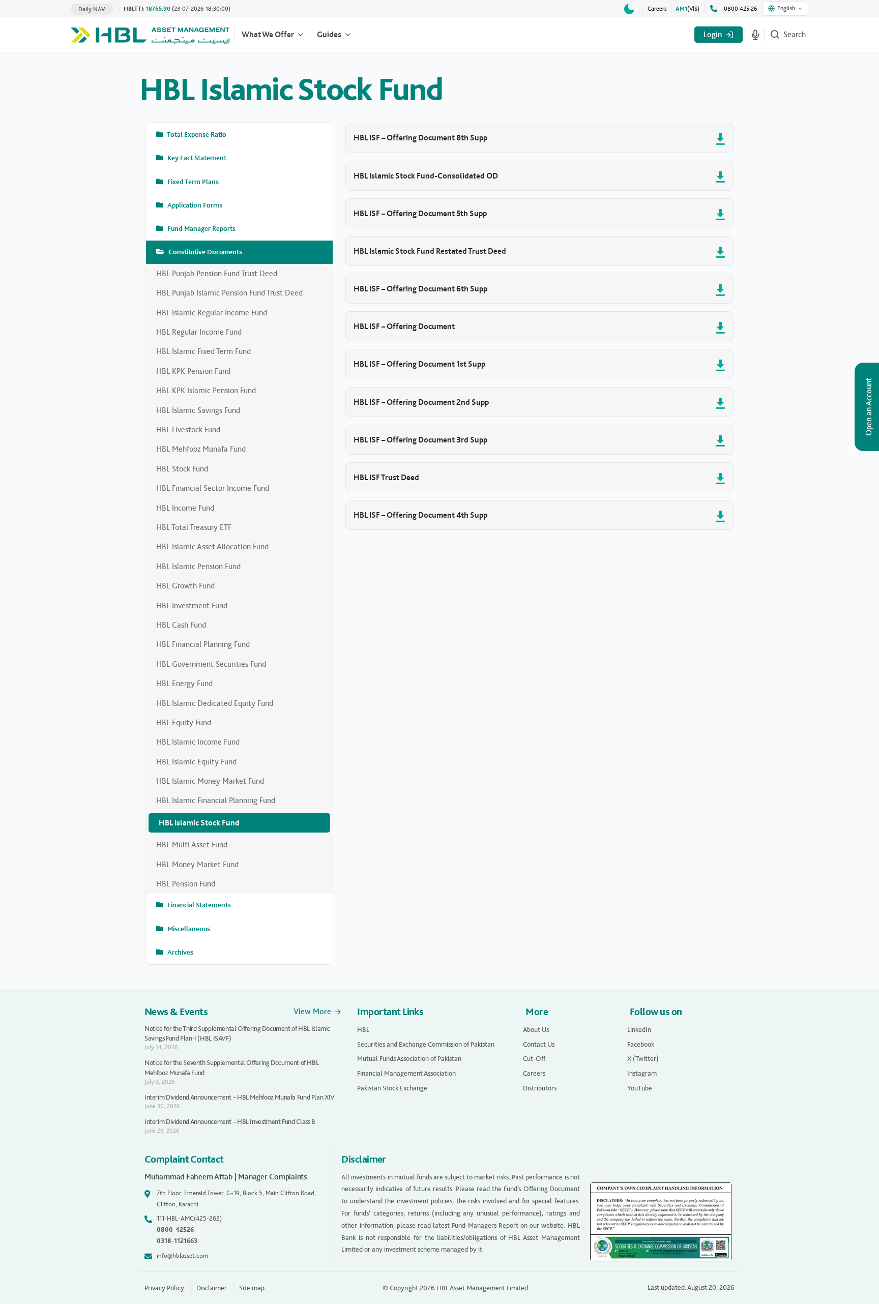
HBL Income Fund (185, 508)
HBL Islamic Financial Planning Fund (215, 800)
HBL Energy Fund (184, 683)
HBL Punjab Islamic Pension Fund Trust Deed (229, 293)
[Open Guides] (348, 34)
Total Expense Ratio (196, 134)
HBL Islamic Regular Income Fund (211, 312)
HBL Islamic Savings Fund (198, 410)
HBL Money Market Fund (197, 864)
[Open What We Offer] (301, 34)
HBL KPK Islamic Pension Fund (206, 390)
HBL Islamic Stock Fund (199, 822)
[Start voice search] (755, 34)
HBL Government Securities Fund (211, 664)
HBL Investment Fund (191, 605)
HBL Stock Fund (182, 468)
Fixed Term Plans (192, 181)
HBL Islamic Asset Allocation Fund (212, 546)
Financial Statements (198, 905)
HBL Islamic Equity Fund (196, 761)
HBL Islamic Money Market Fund (210, 781)
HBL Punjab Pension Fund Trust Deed (216, 273)
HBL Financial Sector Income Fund (212, 488)
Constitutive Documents (204, 252)
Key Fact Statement (196, 158)
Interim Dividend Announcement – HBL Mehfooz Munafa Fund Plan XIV (239, 1097)
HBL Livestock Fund (188, 429)
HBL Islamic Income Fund (198, 742)
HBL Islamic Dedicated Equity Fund (214, 703)
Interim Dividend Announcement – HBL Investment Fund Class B (229, 1121)
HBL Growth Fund (185, 585)
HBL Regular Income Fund (199, 332)
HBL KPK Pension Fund (193, 371)
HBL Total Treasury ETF (193, 527)
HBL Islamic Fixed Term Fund (203, 351)
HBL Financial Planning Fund (203, 644)
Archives (179, 952)
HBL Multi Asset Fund (191, 844)
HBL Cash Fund (181, 625)
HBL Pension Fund (185, 883)
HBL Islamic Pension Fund (198, 566)
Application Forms (194, 205)
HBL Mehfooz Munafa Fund (201, 449)
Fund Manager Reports (201, 228)
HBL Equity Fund (183, 722)
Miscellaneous (188, 929)
